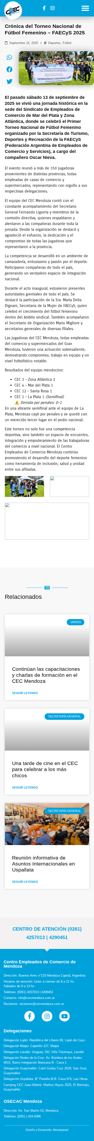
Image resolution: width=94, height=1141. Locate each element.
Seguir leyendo (25, 693)
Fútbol (67, 43)
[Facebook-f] (44, 8)
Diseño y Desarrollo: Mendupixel (47, 1130)
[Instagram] (52, 8)
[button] (85, 8)
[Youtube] (64, 1016)
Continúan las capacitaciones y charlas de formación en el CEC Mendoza (46, 675)
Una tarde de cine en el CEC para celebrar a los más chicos (45, 769)
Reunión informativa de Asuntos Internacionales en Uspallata (43, 863)
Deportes (54, 43)
